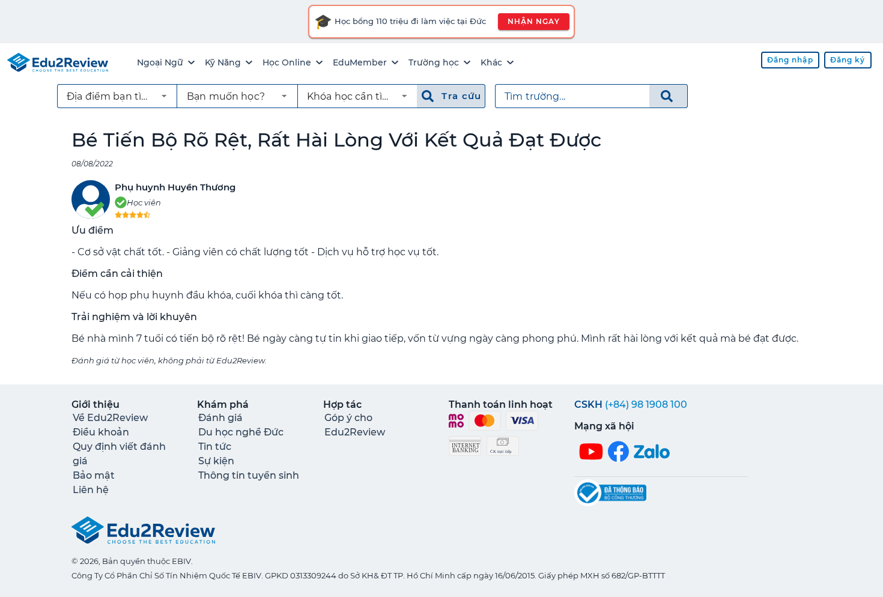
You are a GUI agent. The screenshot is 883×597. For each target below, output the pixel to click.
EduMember (360, 62)
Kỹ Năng (223, 62)
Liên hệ (91, 489)
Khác (491, 62)
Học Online (286, 62)
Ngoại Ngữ (160, 62)
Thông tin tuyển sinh (248, 475)
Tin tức (214, 446)
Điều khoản (101, 432)
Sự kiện (216, 461)
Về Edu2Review (110, 417)
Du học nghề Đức (241, 432)
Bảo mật (94, 475)
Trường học (433, 62)
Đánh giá (220, 417)
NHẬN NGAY (534, 21)
